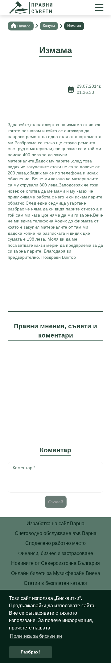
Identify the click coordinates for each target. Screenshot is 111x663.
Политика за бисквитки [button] (36, 636)
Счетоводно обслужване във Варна (56, 533)
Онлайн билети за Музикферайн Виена (55, 573)
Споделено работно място (55, 543)
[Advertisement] (38, 89)
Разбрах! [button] (30, 651)
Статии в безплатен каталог (56, 583)
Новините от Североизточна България (55, 563)
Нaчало (24, 26)
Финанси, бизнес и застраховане (55, 553)
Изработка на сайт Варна (55, 523)
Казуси (49, 26)
